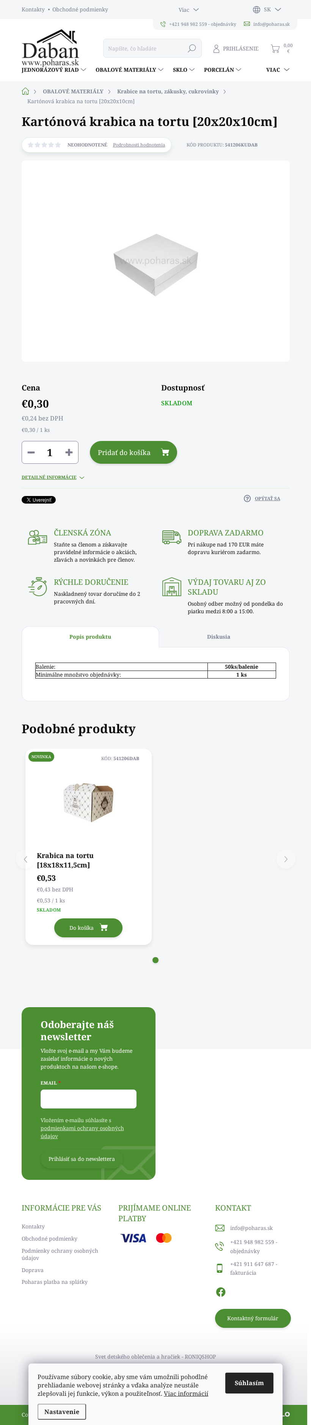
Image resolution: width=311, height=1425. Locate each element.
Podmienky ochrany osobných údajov (60, 1254)
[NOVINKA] (89, 799)
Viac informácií (186, 1393)
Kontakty (33, 9)
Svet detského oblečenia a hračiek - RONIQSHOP (155, 1356)
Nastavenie (61, 1412)
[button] (155, 960)
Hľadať (192, 48)
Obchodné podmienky (80, 9)
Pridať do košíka (124, 452)
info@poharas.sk (251, 1227)
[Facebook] (220, 1290)
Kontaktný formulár (252, 1318)
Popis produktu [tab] (90, 636)
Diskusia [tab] (218, 636)
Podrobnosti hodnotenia (139, 145)
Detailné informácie (49, 477)
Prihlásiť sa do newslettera (82, 1158)
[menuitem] (55, 69)
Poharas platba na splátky (55, 1281)
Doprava (33, 1270)
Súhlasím (249, 1383)
